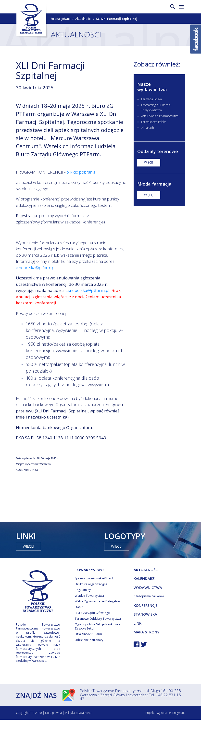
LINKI (138, 623)
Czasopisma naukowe (149, 596)
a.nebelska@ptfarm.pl (35, 267)
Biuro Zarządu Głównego (92, 613)
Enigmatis (178, 713)
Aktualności (83, 19)
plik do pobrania (80, 172)
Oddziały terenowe (157, 151)
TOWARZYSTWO (89, 569)
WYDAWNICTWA (148, 587)
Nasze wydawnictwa (152, 86)
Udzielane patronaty (89, 640)
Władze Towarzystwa (89, 596)
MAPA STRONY (146, 632)
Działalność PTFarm (88, 634)
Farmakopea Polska (153, 122)
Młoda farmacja (154, 184)
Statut (79, 607)
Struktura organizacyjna (91, 584)
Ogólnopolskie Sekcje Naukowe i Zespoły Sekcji (97, 626)
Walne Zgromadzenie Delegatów (97, 601)
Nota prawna (53, 713)
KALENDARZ (144, 578)
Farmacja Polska (151, 99)
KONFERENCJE (145, 605)
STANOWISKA (145, 614)
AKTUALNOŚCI (146, 569)
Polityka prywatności (78, 713)
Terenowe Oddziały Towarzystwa (98, 619)
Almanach (147, 128)
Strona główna (61, 19)
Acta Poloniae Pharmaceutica (159, 116)
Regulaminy (83, 590)
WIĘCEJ (148, 162)
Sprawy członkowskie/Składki (94, 578)
